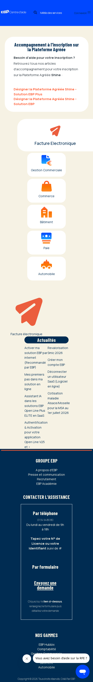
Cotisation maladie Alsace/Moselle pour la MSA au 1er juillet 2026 (59, 403)
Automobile (46, 667)
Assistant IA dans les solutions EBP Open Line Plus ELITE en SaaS (34, 406)
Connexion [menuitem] (80, 13)
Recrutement (46, 479)
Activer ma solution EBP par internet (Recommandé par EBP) (35, 357)
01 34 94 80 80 (45, 520)
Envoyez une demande (45, 585)
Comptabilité (46, 649)
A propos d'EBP (46, 470)
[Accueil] (16, 7)
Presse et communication (46, 474)
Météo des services (51, 13)
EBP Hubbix (47, 644)
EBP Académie (46, 484)
